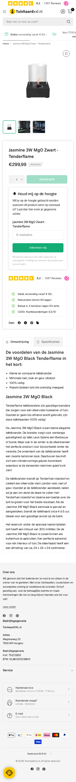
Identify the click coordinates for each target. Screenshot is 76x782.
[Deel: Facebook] (19, 322)
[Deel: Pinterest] (31, 322)
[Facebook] (6, 616)
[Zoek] (68, 21)
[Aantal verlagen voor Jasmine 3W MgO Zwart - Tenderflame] (11, 179)
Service (8, 670)
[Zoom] (66, 53)
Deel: (12, 322)
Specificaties (51, 342)
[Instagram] (12, 616)
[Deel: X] (25, 322)
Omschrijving (20, 342)
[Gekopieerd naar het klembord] (37, 322)
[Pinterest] (19, 616)
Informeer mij (38, 247)
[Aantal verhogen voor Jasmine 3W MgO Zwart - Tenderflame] (22, 179)
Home (6, 44)
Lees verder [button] (9, 606)
